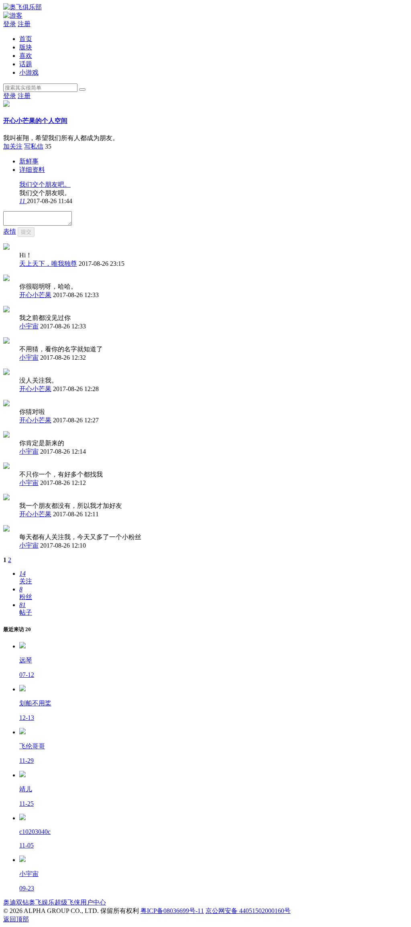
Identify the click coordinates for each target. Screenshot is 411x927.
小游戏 (29, 72)
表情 (9, 231)
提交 (26, 232)
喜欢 (25, 55)
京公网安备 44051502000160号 (248, 910)
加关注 (12, 146)
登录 (9, 23)
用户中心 (93, 902)
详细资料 (32, 169)
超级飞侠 (67, 902)
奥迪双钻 (16, 902)
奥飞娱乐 (42, 902)
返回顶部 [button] (16, 919)
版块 (25, 47)
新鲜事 (29, 161)
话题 (25, 64)
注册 (24, 23)
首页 (25, 38)
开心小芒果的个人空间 (35, 120)
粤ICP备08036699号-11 (172, 910)
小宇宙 (29, 326)
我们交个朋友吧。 (45, 184)
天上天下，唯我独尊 (48, 263)
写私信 (33, 146)
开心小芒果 (35, 294)
